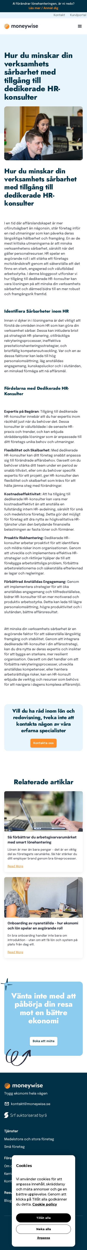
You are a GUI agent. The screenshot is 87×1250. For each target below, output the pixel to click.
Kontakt (59, 15)
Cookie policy (44, 1204)
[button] (79, 26)
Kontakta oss (43, 743)
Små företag (14, 1147)
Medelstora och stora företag (29, 1139)
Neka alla (43, 1229)
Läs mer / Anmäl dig (43, 8)
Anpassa (43, 1238)
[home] (21, 26)
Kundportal (78, 15)
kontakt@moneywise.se (30, 1104)
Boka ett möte (43, 1041)
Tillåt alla (43, 1217)
